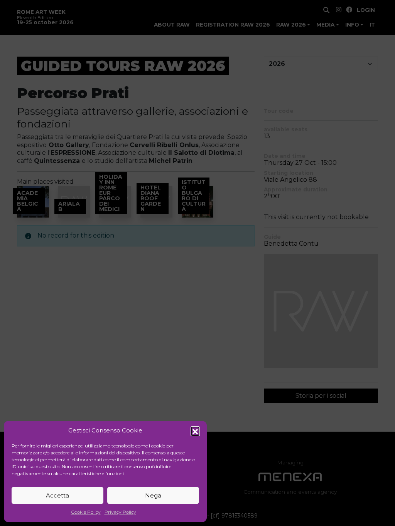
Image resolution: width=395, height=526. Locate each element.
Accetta (57, 495)
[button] (195, 431)
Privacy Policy (120, 512)
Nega (153, 495)
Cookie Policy (86, 512)
